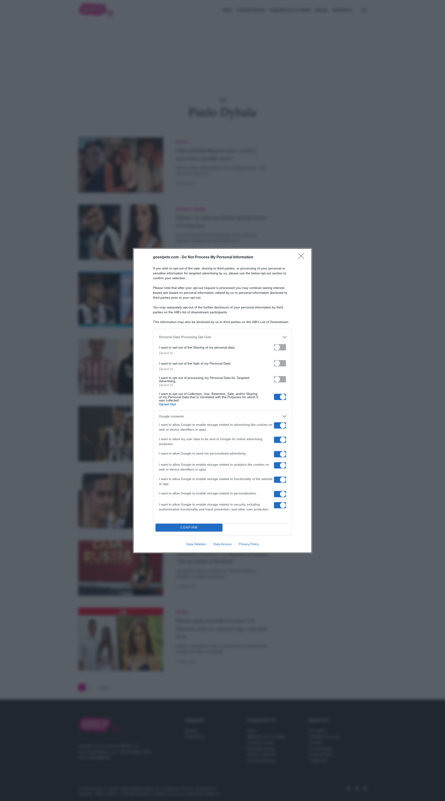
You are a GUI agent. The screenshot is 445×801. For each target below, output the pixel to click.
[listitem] (222, 337)
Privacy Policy (249, 544)
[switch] (280, 347)
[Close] (302, 257)
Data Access (222, 544)
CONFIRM (189, 527)
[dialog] (222, 400)
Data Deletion (196, 544)
